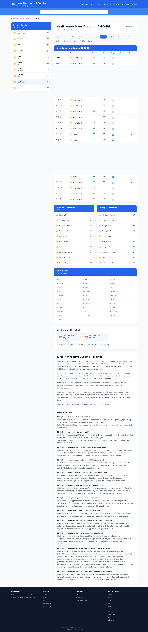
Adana (110, 612)
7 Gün (87, 37)
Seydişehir (113, 311)
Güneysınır (113, 295)
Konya (28, 19)
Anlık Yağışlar (114, 4)
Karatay (59, 307)
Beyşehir (86, 283)
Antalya (110, 603)
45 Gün (65, 41)
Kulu (84, 307)
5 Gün (80, 37)
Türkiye (93, 4)
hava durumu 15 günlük (80, 404)
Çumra (112, 287)
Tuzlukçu (86, 315)
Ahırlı (58, 279)
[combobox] (74, 12)
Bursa (110, 606)
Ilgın (58, 303)
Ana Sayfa (84, 4)
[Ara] (105, 11)
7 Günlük (92, 344)
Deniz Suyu (47, 606)
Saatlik (72, 37)
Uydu (106, 4)
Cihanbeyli (86, 287)
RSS (77, 595)
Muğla (110, 609)
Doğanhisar (114, 291)
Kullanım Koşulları (82, 600)
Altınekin (60, 283)
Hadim (59, 299)
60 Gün (74, 41)
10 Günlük (104, 344)
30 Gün (128, 37)
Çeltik (59, 287)
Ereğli (85, 295)
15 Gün (103, 37)
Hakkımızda (79, 598)
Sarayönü (60, 311)
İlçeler (90, 41)
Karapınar (113, 303)
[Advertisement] (95, 82)
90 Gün (82, 41)
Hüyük (112, 299)
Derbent (59, 291)
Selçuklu (86, 311)
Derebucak (87, 291)
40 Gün (57, 41)
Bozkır (112, 283)
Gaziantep (111, 614)
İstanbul (110, 595)
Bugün (57, 37)
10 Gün (95, 37)
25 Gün (119, 37)
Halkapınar (87, 299)
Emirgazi (60, 295)
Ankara (110, 598)
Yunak (59, 319)
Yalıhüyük (113, 315)
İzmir (109, 600)
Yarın (65, 37)
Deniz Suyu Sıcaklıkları (129, 4)
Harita (100, 4)
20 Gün (111, 37)
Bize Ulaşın (79, 603)
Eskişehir (111, 620)
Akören (85, 279)
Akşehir (112, 279)
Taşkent (59, 315)
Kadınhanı (86, 303)
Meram (112, 307)
